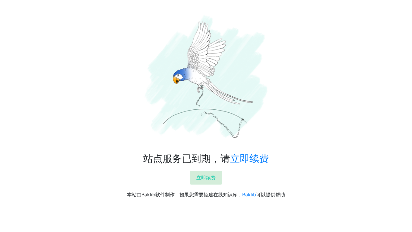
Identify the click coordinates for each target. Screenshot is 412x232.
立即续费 (249, 158)
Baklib (249, 195)
